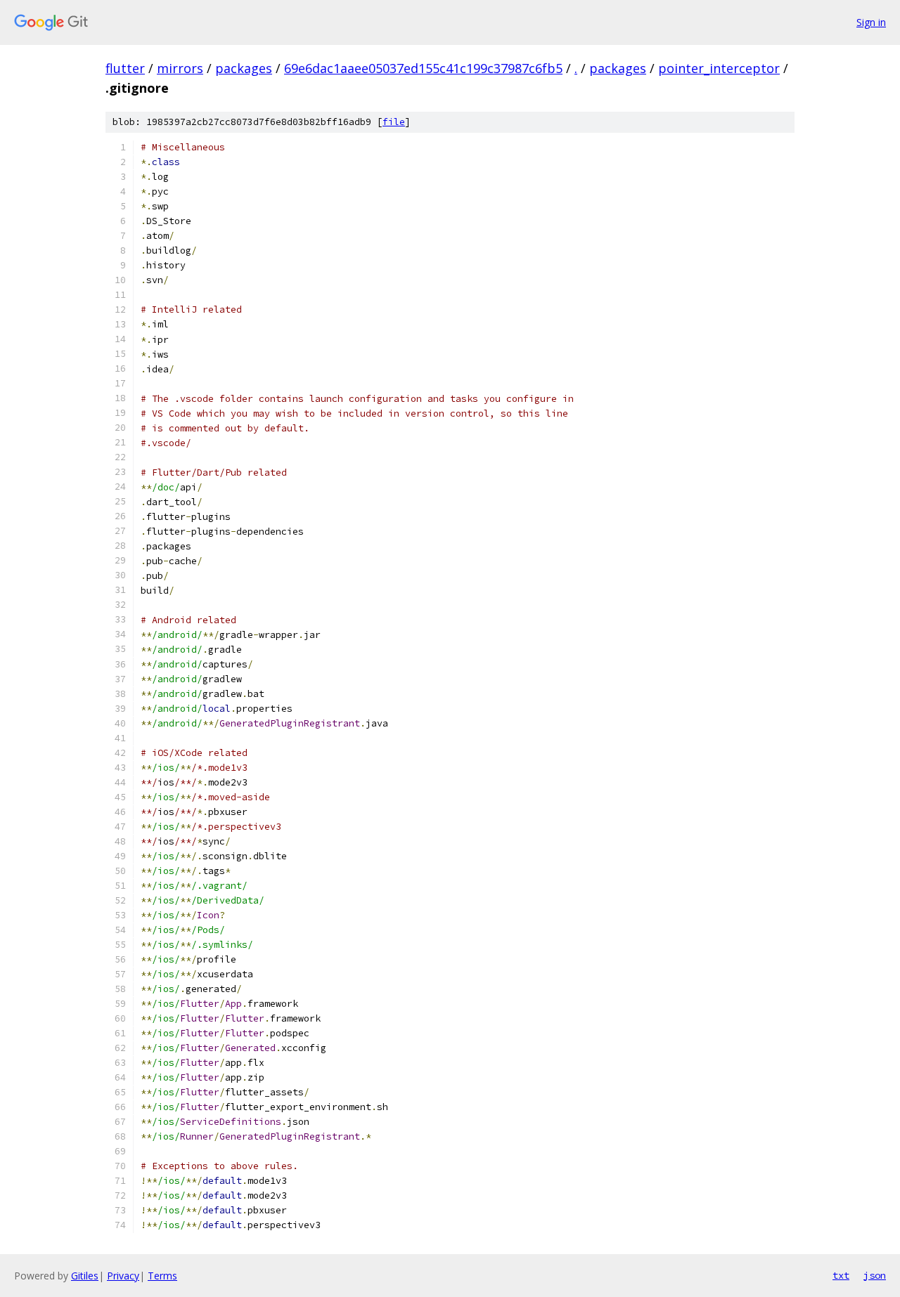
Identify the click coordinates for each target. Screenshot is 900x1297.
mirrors (180, 68)
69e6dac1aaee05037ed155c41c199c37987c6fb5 (423, 68)
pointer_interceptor (719, 68)
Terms (162, 1275)
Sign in (871, 22)
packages (243, 68)
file (393, 122)
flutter (125, 68)
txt (840, 1275)
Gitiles (84, 1275)
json (874, 1275)
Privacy (123, 1275)
